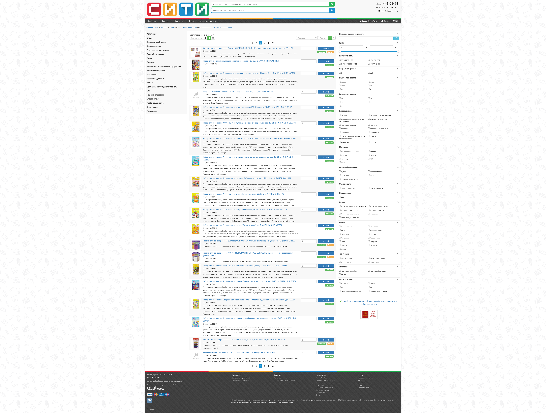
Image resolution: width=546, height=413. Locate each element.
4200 (343, 89)
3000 (343, 86)
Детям (172, 27)
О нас (192, 21)
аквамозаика (346, 258)
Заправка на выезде (240, 380)
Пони (343, 241)
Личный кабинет (322, 378)
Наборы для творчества (187, 27)
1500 (372, 82)
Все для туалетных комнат (158, 50)
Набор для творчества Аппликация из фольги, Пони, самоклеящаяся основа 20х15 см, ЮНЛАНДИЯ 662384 (249, 138)
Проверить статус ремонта (284, 380)
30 (342, 102)
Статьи (318, 395)
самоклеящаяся (376, 188)
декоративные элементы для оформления (352, 120)
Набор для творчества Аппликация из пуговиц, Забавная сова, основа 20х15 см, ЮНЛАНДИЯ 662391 (247, 178)
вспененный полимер (350, 151)
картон (344, 155)
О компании (362, 385)
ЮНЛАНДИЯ (375, 64)
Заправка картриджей (241, 378)
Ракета (344, 245)
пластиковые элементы (379, 129)
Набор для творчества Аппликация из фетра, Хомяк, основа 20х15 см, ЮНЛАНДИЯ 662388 (242, 225)
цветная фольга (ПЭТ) (349, 179)
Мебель (150, 82)
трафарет (345, 142)
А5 (371, 287)
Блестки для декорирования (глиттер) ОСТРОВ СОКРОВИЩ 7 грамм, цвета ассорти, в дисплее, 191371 (248, 48)
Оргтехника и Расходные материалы (162, 87)
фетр (343, 162)
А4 (342, 287)
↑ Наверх (151, 409)
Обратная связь (364, 388)
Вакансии (361, 380)
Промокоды (320, 392)
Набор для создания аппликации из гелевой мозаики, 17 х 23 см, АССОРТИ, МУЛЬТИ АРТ (242, 61)
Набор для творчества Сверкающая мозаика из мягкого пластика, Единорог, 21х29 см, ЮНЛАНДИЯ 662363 (250, 299)
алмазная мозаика (377, 258)
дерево (373, 151)
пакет (343, 275)
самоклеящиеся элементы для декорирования (352, 137)
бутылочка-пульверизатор (380, 115)
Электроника (152, 107)
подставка (374, 132)
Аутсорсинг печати (208, 21)
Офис (149, 91)
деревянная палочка (378, 119)
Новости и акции (364, 383)
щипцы (373, 142)
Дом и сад (151, 62)
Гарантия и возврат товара (327, 388)
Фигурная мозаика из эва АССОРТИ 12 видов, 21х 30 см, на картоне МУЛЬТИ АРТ (239, 91)
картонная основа (348, 125)
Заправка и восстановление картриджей (164, 66)
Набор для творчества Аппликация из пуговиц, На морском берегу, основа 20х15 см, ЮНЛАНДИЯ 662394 (249, 123)
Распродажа (152, 111)
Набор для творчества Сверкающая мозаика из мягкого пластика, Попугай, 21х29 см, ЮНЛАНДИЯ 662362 (249, 73)
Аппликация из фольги (350, 214)
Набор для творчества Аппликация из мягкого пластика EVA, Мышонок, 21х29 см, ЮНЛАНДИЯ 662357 (247, 107)
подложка (345, 132)
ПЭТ (371, 159)
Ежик (343, 230)
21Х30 (372, 284)
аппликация (346, 262)
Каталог (164, 27)
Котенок (373, 234)
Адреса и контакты (365, 378)
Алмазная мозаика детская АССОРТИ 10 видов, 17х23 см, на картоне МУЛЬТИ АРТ (239, 352)
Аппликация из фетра (378, 210)
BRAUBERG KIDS (347, 60)
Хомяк (343, 249)
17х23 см (344, 284)
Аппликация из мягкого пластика (354, 206)
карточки (373, 125)
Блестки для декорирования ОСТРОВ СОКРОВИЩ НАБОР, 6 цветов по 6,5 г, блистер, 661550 (244, 339)
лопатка (344, 129)
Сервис (165, 21)
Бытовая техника (154, 46)
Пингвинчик (375, 238)
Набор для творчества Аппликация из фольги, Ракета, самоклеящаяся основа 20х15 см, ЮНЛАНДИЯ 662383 (250, 281)
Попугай (373, 241)
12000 (343, 82)
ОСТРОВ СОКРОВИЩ (349, 64)
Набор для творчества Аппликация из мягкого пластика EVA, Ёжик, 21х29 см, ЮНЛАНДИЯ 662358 (245, 265)
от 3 (371, 73)
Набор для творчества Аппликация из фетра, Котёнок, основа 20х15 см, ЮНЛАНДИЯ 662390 (243, 194)
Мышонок (345, 238)
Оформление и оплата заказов (328, 383)
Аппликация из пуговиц (379, 206)
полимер (344, 159)
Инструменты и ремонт (156, 70)
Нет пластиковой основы (351, 291)
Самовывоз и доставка (325, 385)
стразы (373, 136)
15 (342, 98)
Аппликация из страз (349, 210)
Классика (374, 214)
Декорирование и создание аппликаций (215, 27)
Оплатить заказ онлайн (325, 380)
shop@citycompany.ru (389, 11)
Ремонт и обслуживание (283, 378)
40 (371, 86)
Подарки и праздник (155, 95)
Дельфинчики (346, 227)
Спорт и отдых (153, 99)
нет (342, 197)
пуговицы (345, 175)
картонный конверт (378, 271)
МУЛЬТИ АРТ (375, 60)
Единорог (374, 227)
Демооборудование (155, 54)
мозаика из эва (376, 262)
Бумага (149, 38)
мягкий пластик (376, 172)
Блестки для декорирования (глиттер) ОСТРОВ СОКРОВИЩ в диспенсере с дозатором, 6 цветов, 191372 (249, 240)
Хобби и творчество (155, 103)
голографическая (348, 188)
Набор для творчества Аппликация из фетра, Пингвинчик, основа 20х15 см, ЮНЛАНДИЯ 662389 (245, 209)
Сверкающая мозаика (350, 218)
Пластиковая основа (378, 291)
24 (371, 98)
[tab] (369, 34)
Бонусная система (323, 390)
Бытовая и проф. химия (156, 42)
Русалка (373, 245)
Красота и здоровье (155, 78)
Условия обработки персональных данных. (164, 381)
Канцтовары (152, 74)
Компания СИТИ (152, 27)
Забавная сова (376, 230)
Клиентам (179, 21)
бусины (344, 115)
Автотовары (152, 34)
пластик (373, 155)
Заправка (152, 21)
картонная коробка (349, 271)
